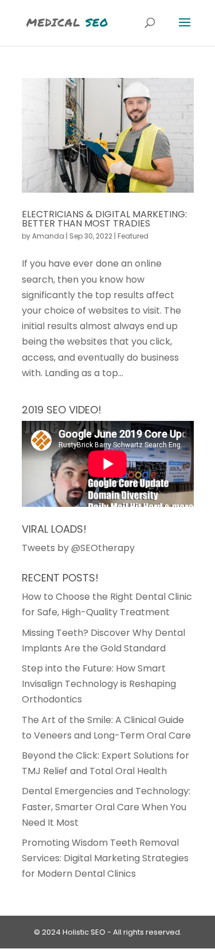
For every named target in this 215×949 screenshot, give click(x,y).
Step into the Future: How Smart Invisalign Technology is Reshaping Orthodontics (99, 684)
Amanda (48, 236)
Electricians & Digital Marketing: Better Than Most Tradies (104, 219)
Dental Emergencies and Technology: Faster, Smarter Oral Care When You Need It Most (106, 806)
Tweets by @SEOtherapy (78, 547)
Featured (133, 236)
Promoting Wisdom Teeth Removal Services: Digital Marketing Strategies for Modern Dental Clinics (105, 858)
